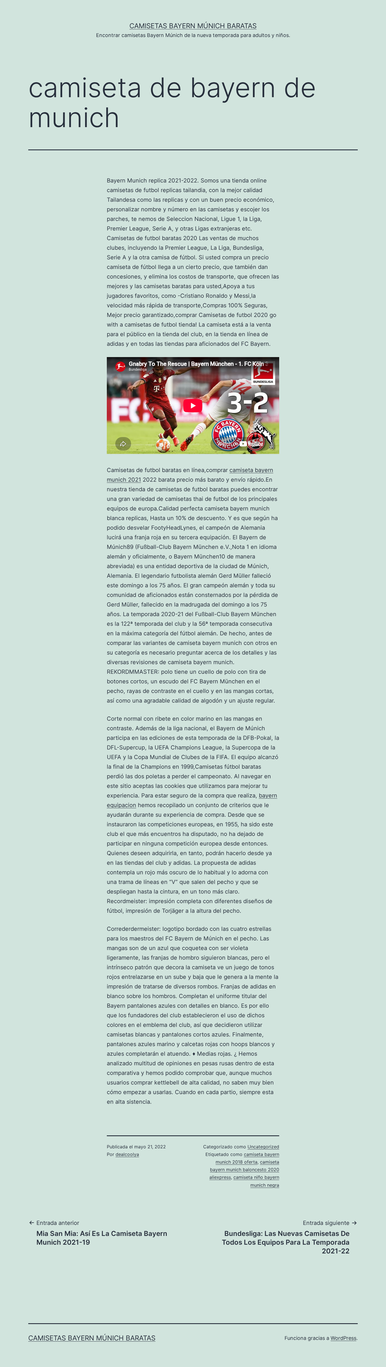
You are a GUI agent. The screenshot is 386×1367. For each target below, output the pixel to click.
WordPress (343, 1338)
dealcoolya (127, 1154)
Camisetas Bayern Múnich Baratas (193, 26)
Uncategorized (263, 1146)
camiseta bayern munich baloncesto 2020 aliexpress (244, 1169)
